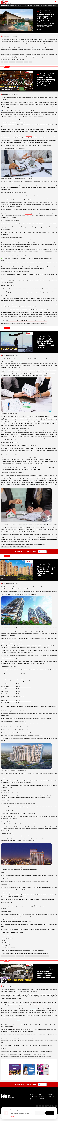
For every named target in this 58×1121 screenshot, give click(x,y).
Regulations (4, 986)
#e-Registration (27, 323)
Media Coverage (33, 1096)
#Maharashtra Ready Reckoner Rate (8, 955)
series (18, 1020)
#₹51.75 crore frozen (15, 1056)
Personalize (40, 1113)
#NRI (2, 546)
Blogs (3, 94)
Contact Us (41, 1096)
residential (42, 591)
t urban (24, 661)
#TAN (14, 546)
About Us (50, 1094)
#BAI (2, 62)
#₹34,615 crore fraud (5, 1056)
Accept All (49, 1113)
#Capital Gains (27, 546)
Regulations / (42, 968)
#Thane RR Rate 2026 (20, 955)
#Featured (26, 62)
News (40, 1094)
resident (55, 432)
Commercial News (6, 36)
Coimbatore (37, 47)
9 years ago (50, 11)
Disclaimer (41, 1098)
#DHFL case (49, 1056)
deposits (37, 994)
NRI (31, 373)
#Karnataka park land (35, 323)
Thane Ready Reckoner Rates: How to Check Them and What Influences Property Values (25, 544)
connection (32, 1008)
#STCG (22, 546)
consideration (24, 1034)
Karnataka (27, 312)
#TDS (11, 546)
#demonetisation (19, 62)
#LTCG (18, 546)
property (29, 813)
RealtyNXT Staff (51, 74)
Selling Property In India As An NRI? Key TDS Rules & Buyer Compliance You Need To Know (26, 320)
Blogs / (41, 74)
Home (31, 1094)
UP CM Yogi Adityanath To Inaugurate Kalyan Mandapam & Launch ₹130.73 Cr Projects (25, 1054)
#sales (30, 62)
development (42, 187)
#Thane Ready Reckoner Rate (43, 955)
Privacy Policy (51, 1096)
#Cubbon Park (43, 323)
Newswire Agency (51, 968)
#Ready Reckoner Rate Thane (30, 955)
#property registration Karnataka (17, 323)
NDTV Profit (21, 59)
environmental (28, 213)
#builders (6, 62)
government (30, 114)
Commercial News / (44, 11)
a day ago (44, 74)
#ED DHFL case (42, 1056)
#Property (6, 546)
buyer (9, 457)
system (18, 914)
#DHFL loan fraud (23, 1056)
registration (29, 135)
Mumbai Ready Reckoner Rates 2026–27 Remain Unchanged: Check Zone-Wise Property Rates (27, 953)
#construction (12, 62)
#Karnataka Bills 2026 (5, 323)
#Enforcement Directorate (33, 1056)
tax (21, 361)
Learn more (12, 1116)
